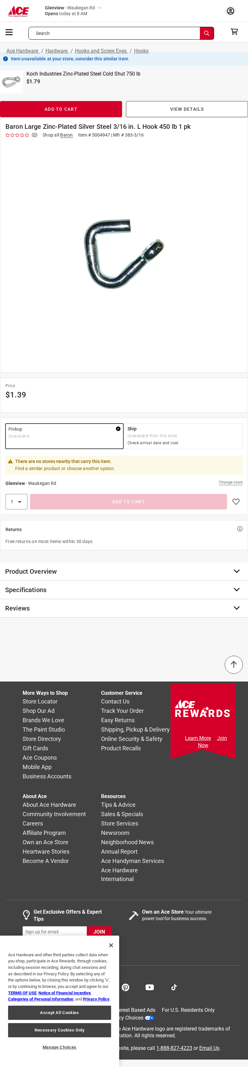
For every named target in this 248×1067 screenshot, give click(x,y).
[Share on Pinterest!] (125, 986)
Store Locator (40, 701)
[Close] (111, 945)
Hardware (57, 51)
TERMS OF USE (22, 992)
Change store (231, 482)
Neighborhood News (127, 842)
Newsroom (115, 833)
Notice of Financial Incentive (64, 992)
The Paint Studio (44, 729)
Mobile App (37, 767)
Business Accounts (47, 776)
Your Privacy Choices (119, 1018)
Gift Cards (35, 748)
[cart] (236, 32)
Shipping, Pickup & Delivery (135, 729)
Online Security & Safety (131, 739)
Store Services (119, 823)
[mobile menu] (9, 32)
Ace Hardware (22, 51)
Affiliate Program (44, 833)
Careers (33, 823)
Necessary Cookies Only (59, 1030)
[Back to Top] (234, 665)
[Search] (207, 33)
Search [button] (43, 33)
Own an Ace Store (45, 842)
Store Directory (42, 739)
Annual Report (119, 851)
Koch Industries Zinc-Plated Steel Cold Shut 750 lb (83, 74)
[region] (59, 1001)
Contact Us (115, 701)
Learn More (198, 738)
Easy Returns (118, 720)
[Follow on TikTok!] (174, 986)
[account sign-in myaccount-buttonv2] (232, 11)
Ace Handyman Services (132, 861)
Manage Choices (60, 1047)
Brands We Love (43, 720)
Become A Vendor (46, 861)
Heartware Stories (46, 851)
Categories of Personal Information (40, 999)
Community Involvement (54, 814)
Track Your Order (122, 711)
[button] (124, 254)
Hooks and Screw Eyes (101, 51)
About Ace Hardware (49, 805)
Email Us (209, 1048)
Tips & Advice (118, 805)
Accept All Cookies (59, 1012)
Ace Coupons (40, 757)
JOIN (99, 932)
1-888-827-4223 (174, 1048)
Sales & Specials (122, 814)
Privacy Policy (96, 999)
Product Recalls (121, 748)
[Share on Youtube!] (149, 986)
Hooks (141, 51)
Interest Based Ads (134, 1010)
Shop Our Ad (39, 711)
